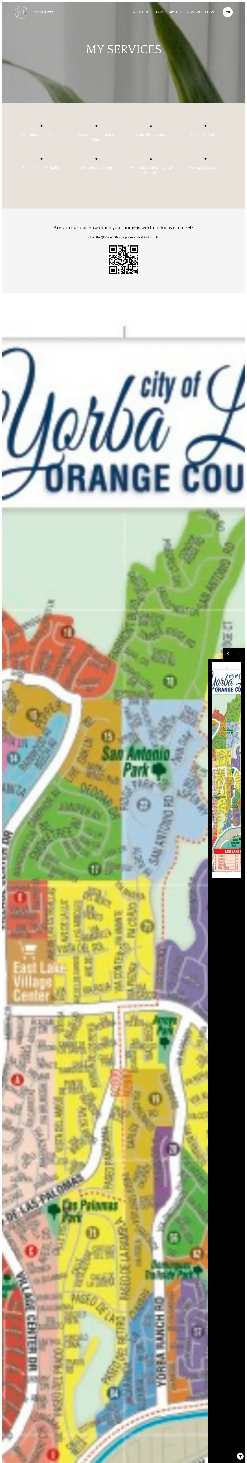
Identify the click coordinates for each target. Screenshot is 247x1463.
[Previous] (228, 653)
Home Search (166, 12)
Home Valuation (200, 12)
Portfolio (140, 12)
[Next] (239, 653)
